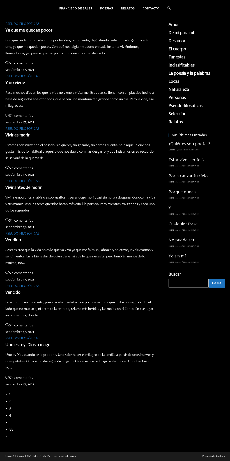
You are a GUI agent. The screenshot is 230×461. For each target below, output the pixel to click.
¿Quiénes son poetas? (189, 144)
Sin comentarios (21, 63)
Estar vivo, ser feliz (186, 160)
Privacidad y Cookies (213, 456)
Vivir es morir (17, 135)
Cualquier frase (183, 224)
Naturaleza (179, 90)
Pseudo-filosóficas (186, 106)
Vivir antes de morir (23, 188)
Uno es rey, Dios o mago (27, 345)
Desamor (177, 41)
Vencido (12, 292)
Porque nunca (182, 192)
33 (11, 430)
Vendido (13, 240)
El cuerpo (177, 49)
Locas (174, 81)
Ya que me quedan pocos (28, 30)
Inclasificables (182, 65)
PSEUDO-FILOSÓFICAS (22, 24)
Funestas (177, 57)
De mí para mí (181, 33)
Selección (178, 114)
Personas (177, 98)
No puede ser (182, 240)
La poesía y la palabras (189, 73)
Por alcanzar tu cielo (188, 176)
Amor (174, 25)
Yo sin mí (177, 256)
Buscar (175, 274)
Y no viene (15, 83)
